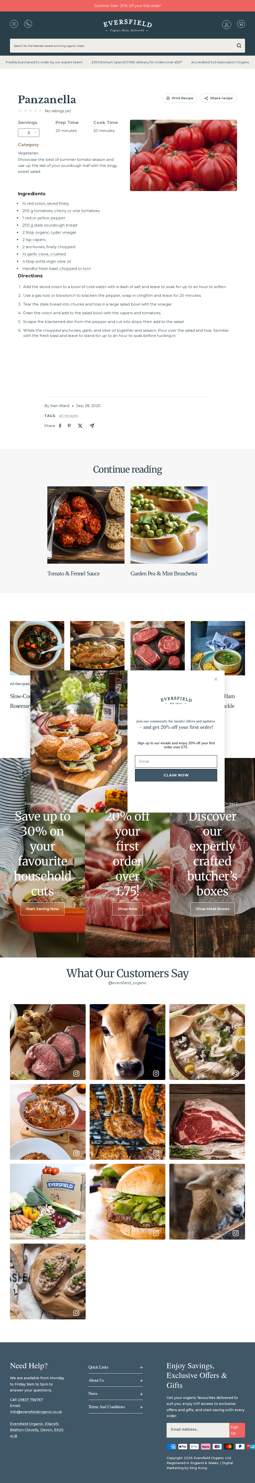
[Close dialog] (216, 679)
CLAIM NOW (176, 775)
